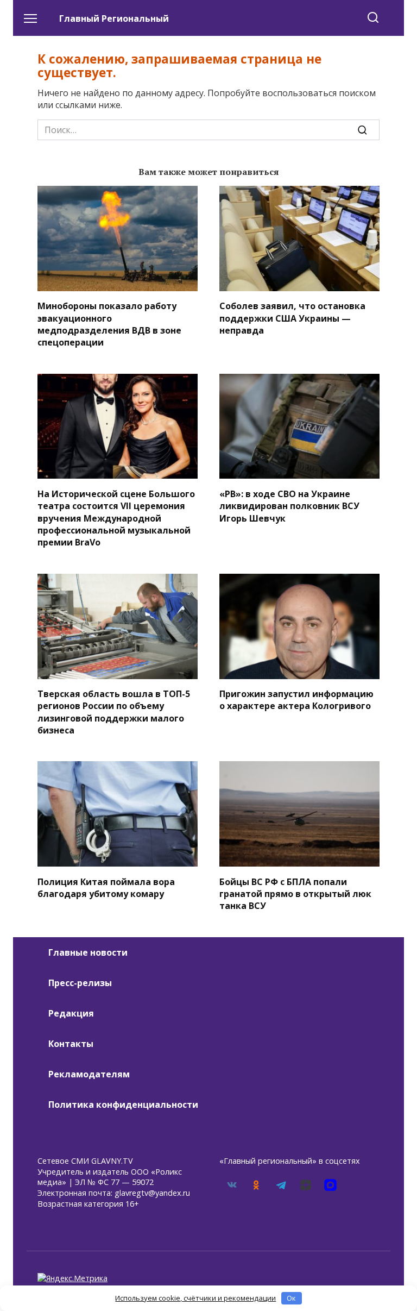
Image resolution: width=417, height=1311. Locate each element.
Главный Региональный (114, 18)
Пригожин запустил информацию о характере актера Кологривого (296, 700)
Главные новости (88, 952)
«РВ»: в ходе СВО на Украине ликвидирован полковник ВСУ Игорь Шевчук (289, 505)
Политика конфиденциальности (123, 1105)
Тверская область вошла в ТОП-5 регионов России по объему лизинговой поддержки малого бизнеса (113, 712)
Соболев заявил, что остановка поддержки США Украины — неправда (292, 318)
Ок (291, 1298)
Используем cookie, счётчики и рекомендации (195, 1298)
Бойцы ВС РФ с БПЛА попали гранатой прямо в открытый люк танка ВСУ (295, 893)
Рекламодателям (89, 1074)
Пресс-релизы (80, 983)
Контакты (70, 1044)
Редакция (71, 1013)
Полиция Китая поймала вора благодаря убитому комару (106, 887)
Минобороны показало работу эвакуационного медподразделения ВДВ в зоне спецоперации (109, 324)
